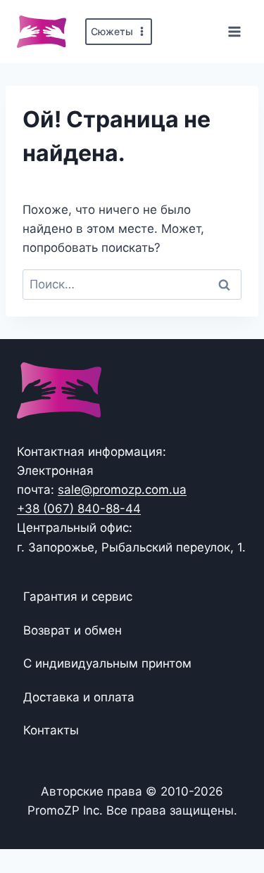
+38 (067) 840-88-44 (79, 509)
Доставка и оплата (78, 697)
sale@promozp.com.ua (122, 490)
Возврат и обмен (72, 630)
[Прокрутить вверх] (230, 818)
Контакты (51, 730)
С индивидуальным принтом (107, 663)
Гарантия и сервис (77, 597)
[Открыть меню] (234, 31)
